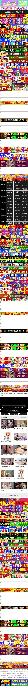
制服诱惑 (24, 216)
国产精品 (9, 182)
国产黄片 (9, 213)
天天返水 (24, 204)
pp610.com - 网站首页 (14, 12)
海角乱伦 (17, 216)
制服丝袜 (17, 192)
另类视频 (24, 192)
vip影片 (4, 414)
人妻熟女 (9, 192)
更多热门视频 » (23, 417)
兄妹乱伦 (17, 220)
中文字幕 (17, 189)
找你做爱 (24, 195)
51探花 (24, 207)
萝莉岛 (24, 210)
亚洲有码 (9, 185)
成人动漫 (24, 185)
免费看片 (3, 221)
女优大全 (17, 210)
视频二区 (3, 190)
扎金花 (17, 204)
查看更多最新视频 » (14, 495)
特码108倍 (14, 414)
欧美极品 (17, 185)
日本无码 (24, 182)
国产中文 (9, 220)
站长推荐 (3, 196)
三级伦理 (9, 189)
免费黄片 (24, 213)
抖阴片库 (3, 215)
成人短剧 (24, 220)
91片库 (10, 210)
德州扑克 (24, 201)
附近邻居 (9, 195)
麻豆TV (17, 207)
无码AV (3, 209)
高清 (16, 407)
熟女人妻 (17, 213)
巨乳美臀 (24, 189)
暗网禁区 (9, 216)
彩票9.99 (9, 204)
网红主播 (17, 182)
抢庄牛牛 (17, 201)
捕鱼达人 (9, 201)
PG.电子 (23, 414)
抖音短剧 (9, 207)
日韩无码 (24, 223)
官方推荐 (3, 203)
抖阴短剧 (17, 223)
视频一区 (3, 184)
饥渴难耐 (17, 195)
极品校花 (9, 223)
